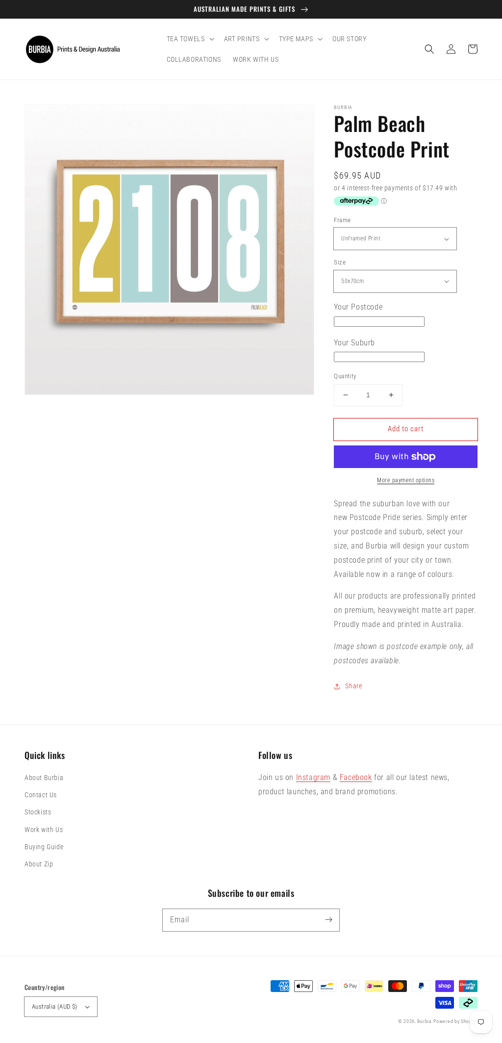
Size (340, 262)
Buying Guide (44, 847)
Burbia (424, 1021)
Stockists (38, 812)
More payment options (405, 480)
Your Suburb (354, 342)
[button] (429, 49)
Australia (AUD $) (54, 1006)
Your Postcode (358, 307)
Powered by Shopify (455, 1021)
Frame (342, 220)
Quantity (345, 376)
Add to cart (406, 428)
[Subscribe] (328, 920)
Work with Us (44, 830)
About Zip (39, 864)
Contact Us (41, 795)
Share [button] (353, 686)
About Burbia (44, 778)
